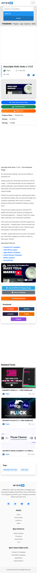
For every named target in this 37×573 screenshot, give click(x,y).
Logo (21, 24)
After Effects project (10, 250)
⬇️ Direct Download (18, 298)
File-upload (10, 309)
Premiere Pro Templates (12, 247)
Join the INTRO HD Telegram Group (19, 288)
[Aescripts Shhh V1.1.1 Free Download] (18, 378)
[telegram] (28, 504)
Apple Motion (18, 558)
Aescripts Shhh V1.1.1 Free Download (17, 390)
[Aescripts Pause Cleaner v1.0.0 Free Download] (18, 438)
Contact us (18, 520)
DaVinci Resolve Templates (13, 255)
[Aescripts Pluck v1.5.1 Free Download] (18, 408)
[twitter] (15, 504)
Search (18, 18)
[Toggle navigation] (33, 3)
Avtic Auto (24, 470)
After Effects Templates (18, 555)
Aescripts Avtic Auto (10, 470)
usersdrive (10, 314)
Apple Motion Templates (12, 252)
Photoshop (18, 536)
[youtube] (22, 504)
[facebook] (8, 504)
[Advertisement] (18, 45)
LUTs (18, 542)
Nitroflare (27, 309)
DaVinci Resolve (18, 561)
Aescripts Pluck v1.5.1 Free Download (17, 420)
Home (18, 514)
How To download (19, 292)
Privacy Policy (18, 517)
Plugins (16, 24)
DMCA (18, 523)
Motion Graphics (9, 258)
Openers (27, 24)
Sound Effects (8, 260)
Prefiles (26, 314)
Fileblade (18, 319)
